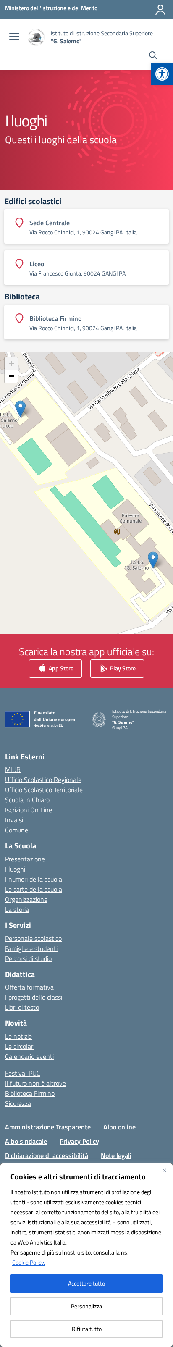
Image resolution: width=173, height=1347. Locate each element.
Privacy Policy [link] (79, 1141)
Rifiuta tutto (87, 1328)
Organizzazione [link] (26, 899)
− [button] (11, 376)
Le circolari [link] (19, 1046)
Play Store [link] (122, 667)
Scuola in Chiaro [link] (27, 800)
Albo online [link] (119, 1127)
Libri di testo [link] (22, 1007)
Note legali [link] (116, 1155)
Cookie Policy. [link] (28, 1262)
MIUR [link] (13, 769)
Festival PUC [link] (22, 1073)
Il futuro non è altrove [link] (35, 1083)
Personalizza (86, 1306)
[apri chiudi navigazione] (14, 37)
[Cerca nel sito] (153, 56)
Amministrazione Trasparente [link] (48, 1127)
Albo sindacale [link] (26, 1141)
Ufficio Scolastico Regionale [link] (43, 780)
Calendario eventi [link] (29, 1056)
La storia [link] (17, 909)
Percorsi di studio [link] (28, 958)
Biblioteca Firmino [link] (30, 1093)
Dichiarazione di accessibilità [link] (46, 1155)
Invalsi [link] (14, 820)
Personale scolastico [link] (33, 938)
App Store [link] (60, 667)
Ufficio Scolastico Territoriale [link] (44, 790)
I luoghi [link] (15, 869)
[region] (86, 1255)
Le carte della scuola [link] (33, 889)
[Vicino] (164, 1170)
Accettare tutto (86, 1283)
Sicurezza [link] (18, 1103)
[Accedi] (160, 9)
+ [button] (11, 363)
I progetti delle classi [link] (33, 997)
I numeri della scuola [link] (33, 879)
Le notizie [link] (18, 1036)
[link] (162, 74)
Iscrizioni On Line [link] (28, 810)
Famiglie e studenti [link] (31, 948)
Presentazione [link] (25, 859)
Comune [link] (16, 830)
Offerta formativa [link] (29, 987)
